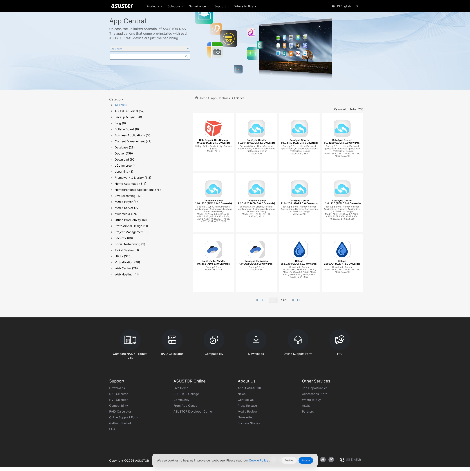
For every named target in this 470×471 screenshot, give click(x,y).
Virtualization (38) (127, 262)
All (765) (121, 105)
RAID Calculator (120, 411)
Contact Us (246, 400)
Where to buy (311, 400)
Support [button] (220, 6)
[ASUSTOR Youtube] (323, 459)
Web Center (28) (126, 268)
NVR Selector (118, 400)
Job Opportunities (314, 388)
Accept (306, 460)
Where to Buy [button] (244, 6)
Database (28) (125, 147)
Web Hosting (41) (127, 274)
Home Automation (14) (130, 183)
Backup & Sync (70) (128, 117)
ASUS (306, 405)
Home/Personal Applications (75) (138, 190)
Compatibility (118, 405)
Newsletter (245, 417)
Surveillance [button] (198, 6)
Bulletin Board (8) (127, 129)
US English (343, 6)
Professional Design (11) (131, 226)
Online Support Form (123, 417)
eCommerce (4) (126, 165)
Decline (289, 460)
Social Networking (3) (130, 244)
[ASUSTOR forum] (331, 459)
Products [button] (153, 6)
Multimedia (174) (126, 214)
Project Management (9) (132, 232)
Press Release (247, 405)
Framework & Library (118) (133, 177)
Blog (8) (120, 123)
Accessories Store (314, 394)
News (241, 394)
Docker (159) (124, 153)
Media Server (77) (127, 208)
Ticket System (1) (127, 250)
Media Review (247, 411)
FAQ (112, 429)
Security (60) (124, 238)
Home (202, 98)
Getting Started (120, 423)
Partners (308, 411)
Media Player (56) (127, 202)
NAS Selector (118, 394)
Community (181, 400)
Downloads (117, 388)
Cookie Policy (259, 460)
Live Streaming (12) (128, 196)
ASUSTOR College (186, 394)
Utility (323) (123, 256)
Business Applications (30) (133, 135)
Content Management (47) (133, 141)
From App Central (185, 405)
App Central (219, 98)
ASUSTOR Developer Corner (193, 411)
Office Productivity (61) (131, 220)
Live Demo (180, 388)
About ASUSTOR (249, 388)
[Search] (357, 6)
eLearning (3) (124, 171)
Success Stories (249, 423)
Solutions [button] (174, 6)
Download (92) (125, 159)
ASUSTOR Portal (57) (129, 111)
